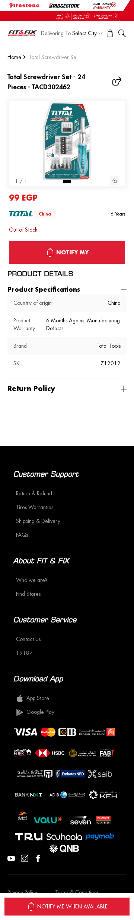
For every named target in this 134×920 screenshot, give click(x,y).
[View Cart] (110, 33)
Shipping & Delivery (38, 521)
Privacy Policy (22, 892)
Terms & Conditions (77, 892)
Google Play (40, 712)
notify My (72, 252)
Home (14, 57)
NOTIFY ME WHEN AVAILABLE (72, 906)
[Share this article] (118, 81)
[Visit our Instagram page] (24, 857)
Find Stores (28, 594)
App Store (37, 698)
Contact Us (28, 639)
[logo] (22, 33)
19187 (24, 653)
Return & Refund (34, 493)
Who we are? (32, 580)
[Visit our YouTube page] (11, 857)
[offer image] (67, 10)
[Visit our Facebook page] (38, 857)
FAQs (22, 535)
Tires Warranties (34, 507)
